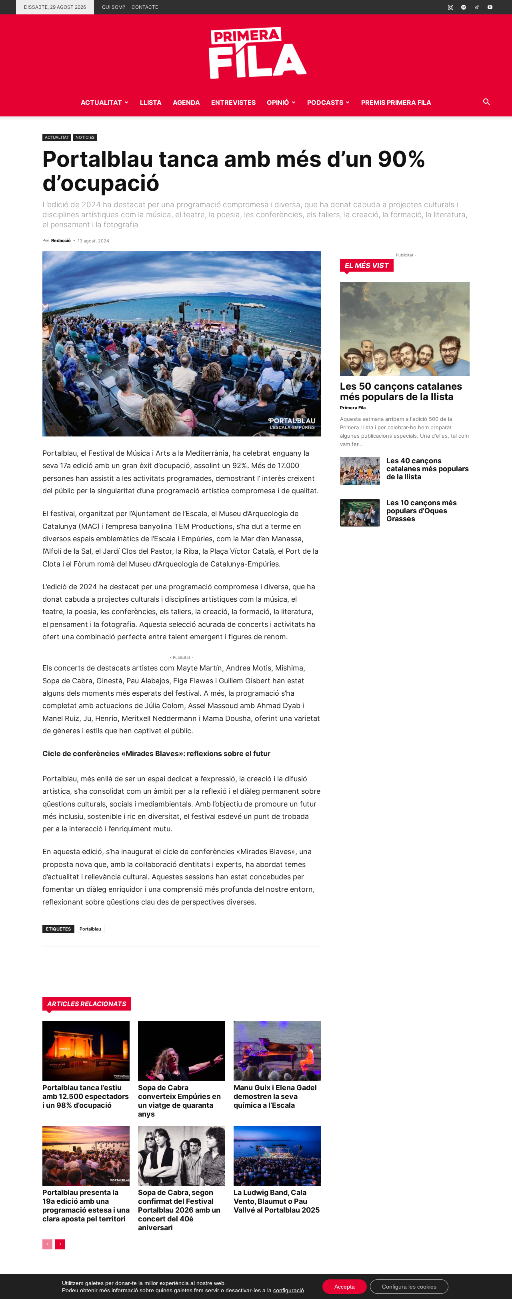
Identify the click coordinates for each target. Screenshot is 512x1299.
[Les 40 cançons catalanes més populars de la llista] (360, 471)
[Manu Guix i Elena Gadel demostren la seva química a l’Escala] (277, 1051)
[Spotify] (464, 7)
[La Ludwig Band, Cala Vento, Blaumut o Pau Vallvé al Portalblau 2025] (277, 1156)
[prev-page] (47, 1244)
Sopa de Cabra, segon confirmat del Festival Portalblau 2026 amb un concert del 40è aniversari (179, 1210)
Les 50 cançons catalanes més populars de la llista (401, 391)
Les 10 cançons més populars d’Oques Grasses (421, 510)
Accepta (344, 1286)
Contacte (145, 7)
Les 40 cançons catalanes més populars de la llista (427, 468)
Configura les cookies (409, 1286)
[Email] (124, 963)
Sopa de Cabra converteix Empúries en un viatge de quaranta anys (179, 1100)
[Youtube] (490, 7)
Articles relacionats (86, 1004)
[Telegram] (69, 963)
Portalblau (90, 929)
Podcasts (325, 102)
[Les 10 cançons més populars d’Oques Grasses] (360, 513)
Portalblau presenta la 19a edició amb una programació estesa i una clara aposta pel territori (86, 1205)
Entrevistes (233, 102)
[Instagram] (450, 7)
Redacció (61, 240)
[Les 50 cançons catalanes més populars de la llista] (405, 329)
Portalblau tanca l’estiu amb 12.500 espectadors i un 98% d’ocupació (85, 1096)
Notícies (85, 137)
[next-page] (60, 1244)
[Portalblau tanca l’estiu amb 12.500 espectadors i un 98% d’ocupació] (86, 1051)
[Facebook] (106, 963)
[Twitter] (87, 963)
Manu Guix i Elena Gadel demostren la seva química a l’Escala (275, 1096)
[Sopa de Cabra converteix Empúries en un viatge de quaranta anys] (181, 1051)
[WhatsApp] (50, 963)
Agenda (186, 102)
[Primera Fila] (256, 51)
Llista (151, 102)
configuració (288, 1290)
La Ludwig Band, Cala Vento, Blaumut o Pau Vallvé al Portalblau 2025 (277, 1201)
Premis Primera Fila (396, 102)
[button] (486, 103)
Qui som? (113, 7)
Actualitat (101, 102)
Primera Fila (353, 407)
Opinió (278, 102)
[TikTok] (477, 7)
